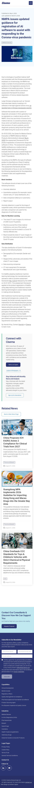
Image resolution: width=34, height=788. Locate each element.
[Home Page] (5, 2)
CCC (5, 578)
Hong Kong (28, 484)
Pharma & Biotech (9, 462)
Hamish (21, 324)
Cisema (28, 324)
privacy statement (19, 671)
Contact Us (5, 759)
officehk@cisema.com (23, 667)
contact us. (28, 782)
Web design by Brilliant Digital (9, 784)
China (5, 433)
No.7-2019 (13, 281)
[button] (31, 3)
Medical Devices (7, 42)
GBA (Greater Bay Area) (10, 484)
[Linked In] (3, 768)
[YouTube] (9, 768)
